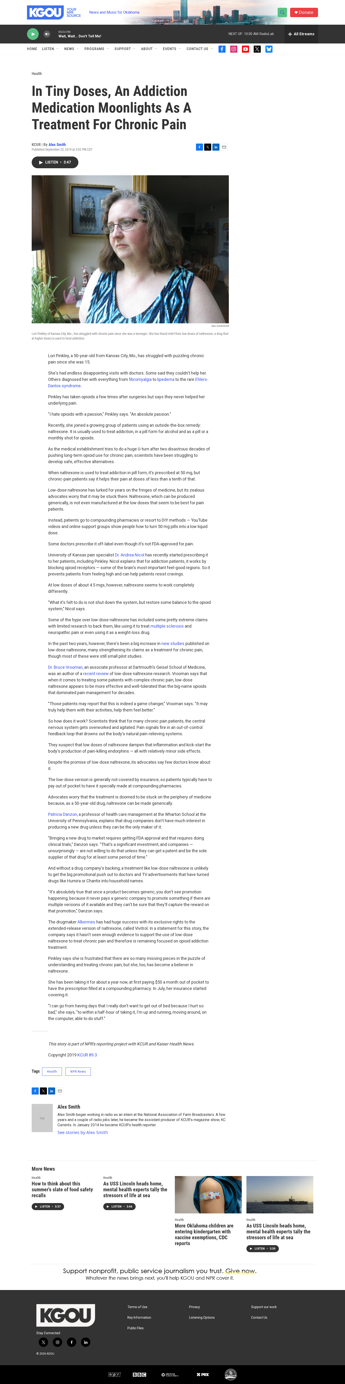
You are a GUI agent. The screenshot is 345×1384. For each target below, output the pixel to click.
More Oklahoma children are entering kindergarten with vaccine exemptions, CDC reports (204, 1234)
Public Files (135, 1328)
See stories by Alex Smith (83, 1132)
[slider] (54, 33)
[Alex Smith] (42, 1118)
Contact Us (197, 49)
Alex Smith (57, 144)
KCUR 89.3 (87, 1054)
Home (32, 49)
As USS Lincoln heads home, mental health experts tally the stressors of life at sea (135, 1189)
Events (169, 49)
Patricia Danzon (62, 814)
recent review (96, 673)
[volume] (47, 34)
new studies (172, 643)
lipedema (165, 379)
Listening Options (202, 1317)
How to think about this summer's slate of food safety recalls (62, 1189)
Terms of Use (137, 1307)
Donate (306, 12)
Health (37, 73)
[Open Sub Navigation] (58, 49)
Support (123, 49)
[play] (33, 34)
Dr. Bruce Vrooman (65, 667)
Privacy (194, 1307)
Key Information (139, 1317)
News (69, 49)
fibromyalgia (140, 379)
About (147, 49)
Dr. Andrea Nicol (129, 554)
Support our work (264, 1307)
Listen (48, 49)
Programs (94, 49)
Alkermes (86, 921)
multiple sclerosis (167, 626)
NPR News (78, 1071)
